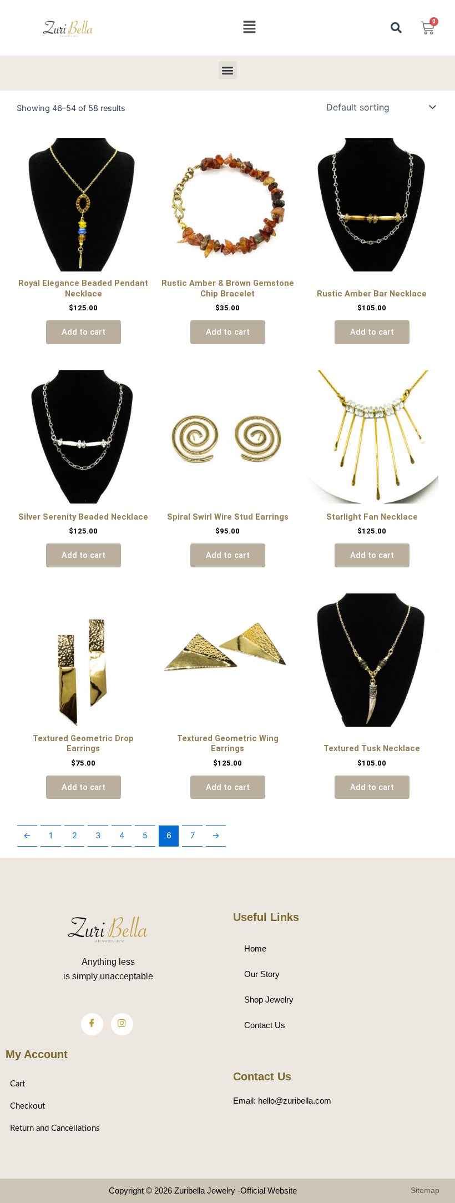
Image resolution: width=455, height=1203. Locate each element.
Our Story (262, 974)
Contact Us (264, 1025)
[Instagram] (122, 1024)
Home (255, 948)
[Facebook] (92, 1024)
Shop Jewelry (269, 999)
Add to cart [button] (83, 332)
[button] (249, 27)
